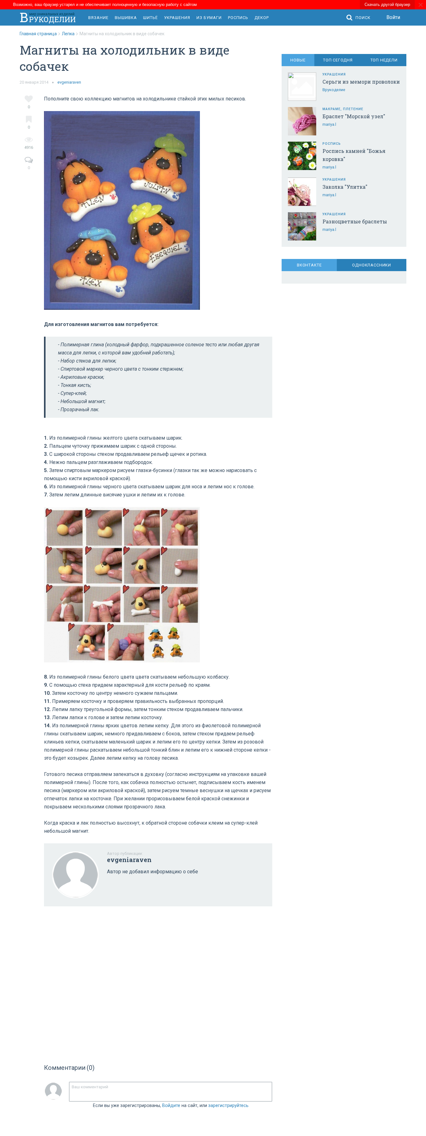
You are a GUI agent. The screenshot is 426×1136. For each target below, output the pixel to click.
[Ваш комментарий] (171, 1091)
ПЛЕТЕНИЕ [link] (353, 109)
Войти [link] (393, 17)
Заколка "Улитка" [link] (344, 186)
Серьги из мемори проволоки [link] (361, 81)
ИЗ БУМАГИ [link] (209, 17)
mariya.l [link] (329, 124)
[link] (41, 33)
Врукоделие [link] (333, 89)
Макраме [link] (331, 109)
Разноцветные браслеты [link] (354, 221)
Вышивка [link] (126, 17)
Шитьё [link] (150, 17)
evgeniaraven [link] (69, 82)
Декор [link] (261, 17)
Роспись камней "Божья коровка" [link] (353, 155)
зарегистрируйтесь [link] (228, 1105)
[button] (360, 18)
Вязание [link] (98, 17)
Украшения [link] (177, 17)
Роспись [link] (238, 17)
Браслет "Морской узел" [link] (353, 116)
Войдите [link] (171, 1105)
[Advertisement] (158, 982)
